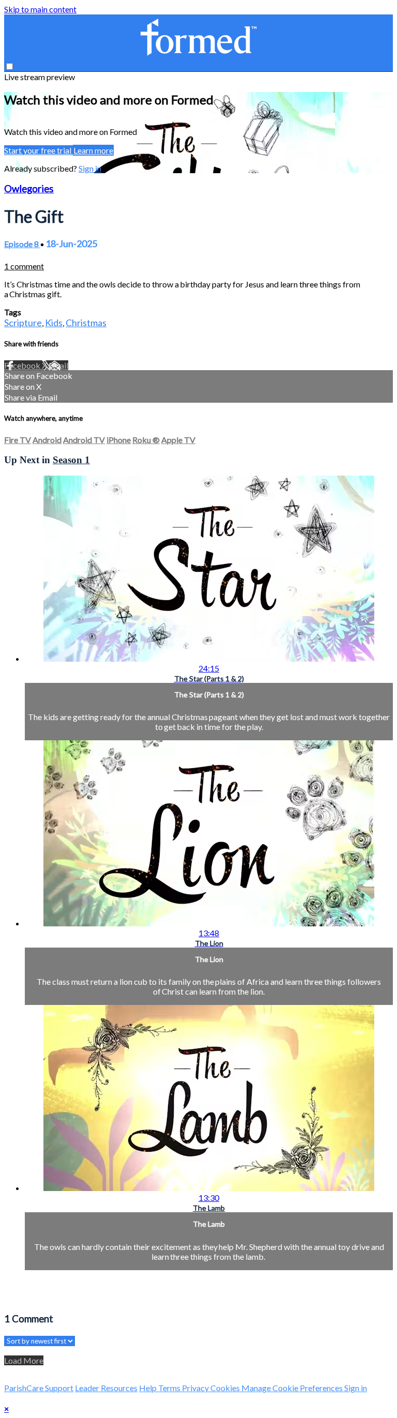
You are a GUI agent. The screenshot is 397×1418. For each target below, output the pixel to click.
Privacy (196, 1388)
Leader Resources (106, 1388)
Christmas (86, 322)
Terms (170, 1388)
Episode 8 (22, 244)
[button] (9, 66)
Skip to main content (40, 9)
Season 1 (71, 459)
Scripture (23, 322)
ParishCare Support (38, 1388)
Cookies (225, 1388)
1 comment (24, 266)
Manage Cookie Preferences (292, 1388)
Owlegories (29, 188)
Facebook (23, 365)
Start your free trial (38, 150)
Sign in (90, 168)
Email (58, 365)
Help (148, 1388)
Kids (54, 322)
